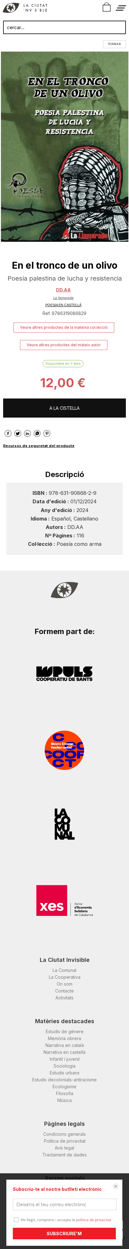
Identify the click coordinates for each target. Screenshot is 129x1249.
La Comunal (64, 970)
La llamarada (63, 298)
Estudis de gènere (65, 1031)
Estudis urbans (65, 1072)
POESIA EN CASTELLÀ (63, 305)
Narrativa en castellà (64, 1052)
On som (64, 984)
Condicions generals (64, 1134)
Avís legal (64, 1147)
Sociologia (64, 1066)
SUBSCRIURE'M (64, 1233)
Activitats (64, 997)
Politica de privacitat (64, 1141)
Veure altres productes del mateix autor (64, 345)
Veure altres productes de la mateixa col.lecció (64, 327)
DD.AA (63, 289)
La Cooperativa (64, 977)
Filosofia (64, 1093)
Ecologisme (64, 1086)
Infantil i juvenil (65, 1059)
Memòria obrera (64, 1038)
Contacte (64, 990)
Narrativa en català (64, 1045)
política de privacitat (93, 1219)
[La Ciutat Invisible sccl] (25, 9)
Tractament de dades (64, 1154)
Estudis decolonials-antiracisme (64, 1079)
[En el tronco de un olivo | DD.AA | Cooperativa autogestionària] (64, 147)
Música (64, 1100)
